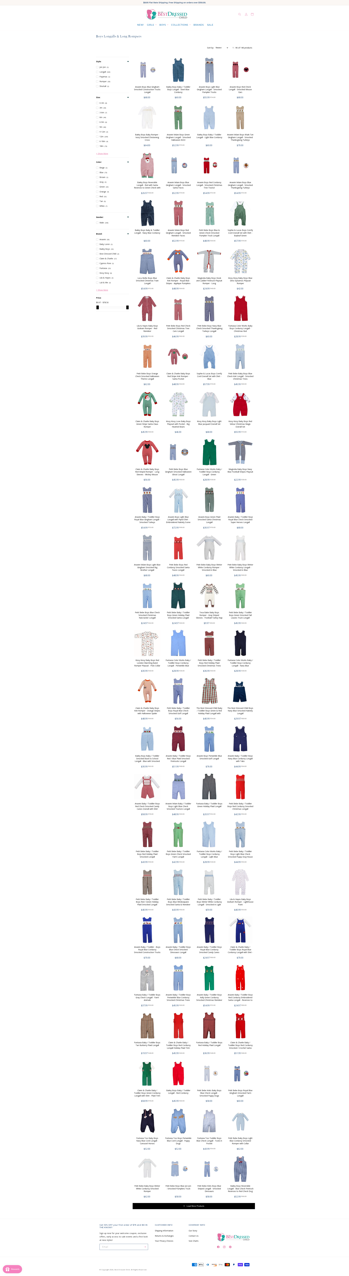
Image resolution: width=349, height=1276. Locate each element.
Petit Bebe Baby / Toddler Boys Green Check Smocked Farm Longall (178, 854)
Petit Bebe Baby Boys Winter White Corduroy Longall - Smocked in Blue (240, 567)
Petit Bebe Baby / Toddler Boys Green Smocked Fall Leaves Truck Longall (240, 615)
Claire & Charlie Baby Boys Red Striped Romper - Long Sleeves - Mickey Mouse (147, 472)
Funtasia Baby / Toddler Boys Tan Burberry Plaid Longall (147, 1044)
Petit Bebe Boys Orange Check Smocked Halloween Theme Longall (147, 376)
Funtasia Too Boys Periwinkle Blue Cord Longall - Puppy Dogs (178, 1141)
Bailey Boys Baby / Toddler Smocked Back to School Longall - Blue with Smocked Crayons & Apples (147, 760)
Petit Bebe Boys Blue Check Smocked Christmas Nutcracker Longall (147, 615)
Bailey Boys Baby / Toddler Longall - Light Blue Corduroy (209, 136)
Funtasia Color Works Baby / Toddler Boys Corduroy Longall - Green (209, 472)
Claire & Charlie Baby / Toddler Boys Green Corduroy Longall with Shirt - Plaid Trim (147, 1093)
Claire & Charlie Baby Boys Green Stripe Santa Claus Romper (147, 424)
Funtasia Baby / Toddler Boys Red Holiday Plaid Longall (209, 1044)
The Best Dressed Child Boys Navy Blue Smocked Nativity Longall (240, 711)
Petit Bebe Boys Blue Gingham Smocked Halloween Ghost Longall (178, 472)
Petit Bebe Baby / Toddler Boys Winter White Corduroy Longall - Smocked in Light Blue (209, 903)
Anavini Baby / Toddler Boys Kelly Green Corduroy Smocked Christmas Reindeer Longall (209, 998)
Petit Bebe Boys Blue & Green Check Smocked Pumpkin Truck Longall (209, 233)
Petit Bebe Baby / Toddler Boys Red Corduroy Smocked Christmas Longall (240, 806)
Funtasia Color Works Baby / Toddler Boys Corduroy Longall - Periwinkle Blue (178, 663)
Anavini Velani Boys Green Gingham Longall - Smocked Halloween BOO (178, 137)
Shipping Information (164, 1230)
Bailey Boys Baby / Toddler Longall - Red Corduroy (178, 1091)
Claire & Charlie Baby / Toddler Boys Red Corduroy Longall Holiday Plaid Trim (178, 1045)
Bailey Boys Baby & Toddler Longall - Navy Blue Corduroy (147, 231)
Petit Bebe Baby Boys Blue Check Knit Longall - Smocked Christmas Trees (240, 376)
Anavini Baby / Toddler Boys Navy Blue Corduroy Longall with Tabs (240, 758)
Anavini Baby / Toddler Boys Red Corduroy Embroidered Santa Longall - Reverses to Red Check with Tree (240, 998)
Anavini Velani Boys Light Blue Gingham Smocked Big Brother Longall (147, 567)
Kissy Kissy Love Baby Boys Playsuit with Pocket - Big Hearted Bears (178, 424)
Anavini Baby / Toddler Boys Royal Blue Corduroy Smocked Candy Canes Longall (209, 951)
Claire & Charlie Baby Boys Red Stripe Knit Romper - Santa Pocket (178, 376)
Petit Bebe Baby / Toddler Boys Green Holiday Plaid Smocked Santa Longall (178, 615)
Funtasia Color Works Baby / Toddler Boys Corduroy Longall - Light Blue (209, 854)
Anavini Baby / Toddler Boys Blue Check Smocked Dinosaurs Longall (178, 950)
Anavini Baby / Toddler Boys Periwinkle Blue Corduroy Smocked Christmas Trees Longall (178, 998)
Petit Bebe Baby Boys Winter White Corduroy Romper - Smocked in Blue (209, 567)
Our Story (193, 1230)
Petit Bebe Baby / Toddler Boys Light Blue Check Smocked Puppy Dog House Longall (240, 855)
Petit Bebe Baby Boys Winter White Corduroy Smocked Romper (147, 1188)
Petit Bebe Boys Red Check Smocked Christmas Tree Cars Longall (178, 328)
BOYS (162, 25)
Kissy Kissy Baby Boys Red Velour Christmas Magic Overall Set (240, 424)
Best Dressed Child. (122, 1270)
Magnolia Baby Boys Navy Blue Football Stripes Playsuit (240, 470)
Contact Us (193, 1235)
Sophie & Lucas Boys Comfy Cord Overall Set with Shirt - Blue (209, 376)
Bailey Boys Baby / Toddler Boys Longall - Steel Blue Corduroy (178, 89)
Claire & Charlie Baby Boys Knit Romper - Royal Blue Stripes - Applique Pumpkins (178, 281)
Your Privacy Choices (164, 1240)
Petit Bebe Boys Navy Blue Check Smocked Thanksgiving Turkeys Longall (209, 328)
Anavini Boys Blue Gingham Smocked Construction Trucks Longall (147, 89)
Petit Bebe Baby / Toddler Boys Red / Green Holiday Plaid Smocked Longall (147, 902)
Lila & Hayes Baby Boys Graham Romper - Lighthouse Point (240, 902)
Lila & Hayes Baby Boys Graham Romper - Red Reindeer (147, 328)
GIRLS (150, 25)
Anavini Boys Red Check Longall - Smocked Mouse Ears (240, 89)
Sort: (210, 47)
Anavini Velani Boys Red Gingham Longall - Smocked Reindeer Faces (178, 233)
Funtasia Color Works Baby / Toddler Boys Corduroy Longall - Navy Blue (240, 663)
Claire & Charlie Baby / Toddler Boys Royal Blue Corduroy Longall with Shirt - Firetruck (240, 951)
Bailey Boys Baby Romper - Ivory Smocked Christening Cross (147, 137)
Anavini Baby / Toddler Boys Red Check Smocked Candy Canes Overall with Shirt (147, 806)
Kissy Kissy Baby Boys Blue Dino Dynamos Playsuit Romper (240, 281)
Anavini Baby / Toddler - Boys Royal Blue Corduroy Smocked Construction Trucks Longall (147, 951)
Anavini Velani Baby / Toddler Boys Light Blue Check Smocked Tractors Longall (178, 806)
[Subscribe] (145, 1247)
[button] (151, 25)
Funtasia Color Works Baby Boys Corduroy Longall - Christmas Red (240, 328)
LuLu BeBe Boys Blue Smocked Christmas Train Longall (147, 281)
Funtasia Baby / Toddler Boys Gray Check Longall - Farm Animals (147, 997)
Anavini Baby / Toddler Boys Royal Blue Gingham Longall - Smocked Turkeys (147, 520)
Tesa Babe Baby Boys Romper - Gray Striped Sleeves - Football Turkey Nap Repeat (209, 616)
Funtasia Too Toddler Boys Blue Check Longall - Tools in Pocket (209, 1141)
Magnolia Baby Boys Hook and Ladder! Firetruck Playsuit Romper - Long (209, 281)
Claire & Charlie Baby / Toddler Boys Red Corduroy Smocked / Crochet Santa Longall (240, 1046)
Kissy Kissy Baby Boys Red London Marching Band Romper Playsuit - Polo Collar (147, 663)
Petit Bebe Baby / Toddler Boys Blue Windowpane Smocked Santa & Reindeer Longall (178, 903)
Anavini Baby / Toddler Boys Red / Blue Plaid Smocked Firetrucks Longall (178, 758)
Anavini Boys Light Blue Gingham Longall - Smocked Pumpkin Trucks (209, 89)
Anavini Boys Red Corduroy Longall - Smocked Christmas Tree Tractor (209, 185)
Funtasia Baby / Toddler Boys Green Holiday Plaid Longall (209, 805)
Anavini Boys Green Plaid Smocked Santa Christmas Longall (209, 520)
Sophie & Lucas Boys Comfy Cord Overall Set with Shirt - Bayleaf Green (240, 233)
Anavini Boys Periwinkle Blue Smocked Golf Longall (209, 757)
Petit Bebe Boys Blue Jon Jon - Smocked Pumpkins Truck (178, 1187)
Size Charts (193, 1240)
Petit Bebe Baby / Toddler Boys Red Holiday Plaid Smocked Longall (147, 854)
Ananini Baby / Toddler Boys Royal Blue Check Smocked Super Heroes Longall (240, 520)
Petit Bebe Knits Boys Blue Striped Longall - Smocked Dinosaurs (209, 1188)
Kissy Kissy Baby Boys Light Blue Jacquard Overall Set (209, 422)
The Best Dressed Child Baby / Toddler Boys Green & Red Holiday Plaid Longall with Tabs (209, 712)
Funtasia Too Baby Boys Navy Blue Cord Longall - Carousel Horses (147, 1141)
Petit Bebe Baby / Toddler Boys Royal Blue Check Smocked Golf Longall (178, 711)
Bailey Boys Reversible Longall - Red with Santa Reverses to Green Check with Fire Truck (147, 186)
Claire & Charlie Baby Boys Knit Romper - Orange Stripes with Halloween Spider (147, 711)
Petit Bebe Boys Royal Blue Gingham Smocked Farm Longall (240, 1093)
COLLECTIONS (179, 25)
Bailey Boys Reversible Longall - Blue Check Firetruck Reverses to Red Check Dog (240, 1188)
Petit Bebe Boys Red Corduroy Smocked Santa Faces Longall (178, 567)
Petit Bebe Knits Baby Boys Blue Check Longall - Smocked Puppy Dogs (209, 1093)
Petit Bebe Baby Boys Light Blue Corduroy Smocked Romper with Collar (240, 1141)
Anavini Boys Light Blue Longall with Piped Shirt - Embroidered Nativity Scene (178, 520)
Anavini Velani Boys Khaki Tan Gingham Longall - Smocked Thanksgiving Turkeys (240, 137)
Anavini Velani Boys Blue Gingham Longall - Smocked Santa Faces (178, 185)
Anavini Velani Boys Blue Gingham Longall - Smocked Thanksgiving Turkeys (240, 185)
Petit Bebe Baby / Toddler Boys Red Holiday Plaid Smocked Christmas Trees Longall (209, 664)
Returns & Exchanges (164, 1235)
